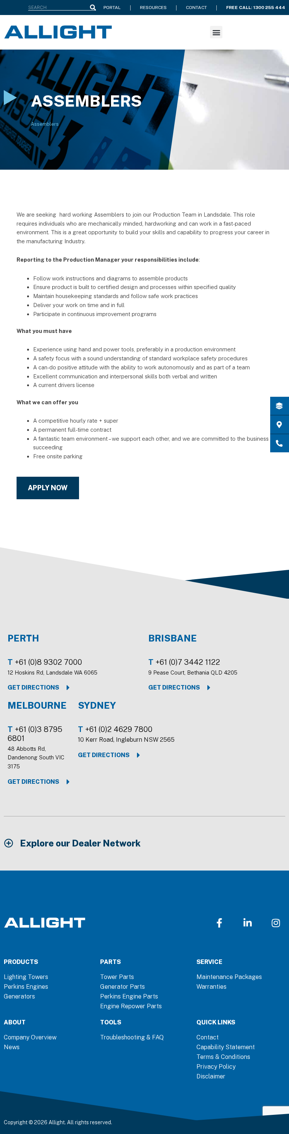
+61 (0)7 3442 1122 (187, 662)
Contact (207, 1037)
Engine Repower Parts (131, 1006)
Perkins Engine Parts (129, 996)
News (12, 1047)
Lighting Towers (26, 976)
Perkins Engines (26, 986)
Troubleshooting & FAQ (132, 1037)
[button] (216, 32)
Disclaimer (210, 1076)
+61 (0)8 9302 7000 (48, 662)
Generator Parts (122, 986)
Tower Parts (117, 976)
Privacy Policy (216, 1066)
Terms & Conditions (223, 1056)
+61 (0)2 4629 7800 (118, 729)
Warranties (211, 986)
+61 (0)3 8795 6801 (35, 734)
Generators (19, 996)
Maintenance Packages (229, 976)
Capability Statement (225, 1047)
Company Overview (30, 1037)
